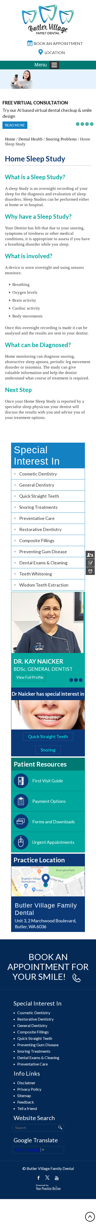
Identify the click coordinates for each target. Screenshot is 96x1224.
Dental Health (30, 139)
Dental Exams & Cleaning (43, 562)
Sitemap (24, 1095)
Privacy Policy (29, 1089)
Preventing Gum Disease (43, 551)
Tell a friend (27, 1108)
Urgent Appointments (53, 842)
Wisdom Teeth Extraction (43, 585)
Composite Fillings (36, 540)
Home (10, 139)
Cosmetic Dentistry (38, 473)
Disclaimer (26, 1082)
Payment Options (49, 801)
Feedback (25, 1102)
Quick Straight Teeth (39, 496)
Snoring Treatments (38, 507)
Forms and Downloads (53, 821)
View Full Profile (29, 677)
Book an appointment (58, 43)
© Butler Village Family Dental (48, 1168)
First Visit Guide (47, 780)
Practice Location (39, 860)
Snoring (48, 749)
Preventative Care (37, 518)
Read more (15, 125)
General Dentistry (36, 485)
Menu (40, 64)
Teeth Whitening (35, 573)
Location (55, 52)
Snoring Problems (61, 139)
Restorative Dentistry (40, 529)
